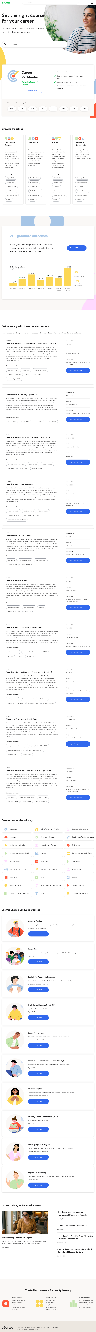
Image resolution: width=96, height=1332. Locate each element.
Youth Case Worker (12, 195)
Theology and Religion (79, 885)
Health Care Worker (35, 191)
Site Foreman (80, 186)
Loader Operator (26, 801)
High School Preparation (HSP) (41, 1005)
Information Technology (18, 869)
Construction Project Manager (16, 703)
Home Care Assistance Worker (33, 374)
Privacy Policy (41, 1327)
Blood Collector (33, 464)
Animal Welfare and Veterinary (51, 829)
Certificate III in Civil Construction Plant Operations (29, 770)
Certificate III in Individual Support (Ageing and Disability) (31, 343)
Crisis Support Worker (13, 515)
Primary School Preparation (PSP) (43, 1117)
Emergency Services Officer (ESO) (38, 746)
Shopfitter (56, 191)
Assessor (20, 656)
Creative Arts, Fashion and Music (83, 837)
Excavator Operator (82, 195)
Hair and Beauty (15, 861)
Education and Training (48, 845)
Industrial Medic (34, 177)
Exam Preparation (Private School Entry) (46, 1061)
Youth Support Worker (25, 560)
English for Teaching (37, 1172)
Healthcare (33, 142)
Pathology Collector (47, 464)
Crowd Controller (51, 421)
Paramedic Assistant (13, 754)
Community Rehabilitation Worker (17, 519)
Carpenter (56, 186)
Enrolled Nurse (34, 182)
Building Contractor (82, 191)
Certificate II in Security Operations (22, 395)
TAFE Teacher (46, 652)
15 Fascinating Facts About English (17, 1238)
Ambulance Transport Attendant (16, 750)
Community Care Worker (14, 374)
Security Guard (58, 182)
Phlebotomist (11, 468)
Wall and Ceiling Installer (14, 611)
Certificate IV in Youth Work (18, 536)
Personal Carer (10, 182)
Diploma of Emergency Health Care (21, 719)
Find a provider (78, 370)
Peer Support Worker (29, 511)
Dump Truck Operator (41, 801)
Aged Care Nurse (34, 186)
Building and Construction (80, 829)
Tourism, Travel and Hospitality (20, 893)
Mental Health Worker (13, 511)
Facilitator (10, 656)
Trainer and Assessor (13, 652)
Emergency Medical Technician (16, 746)
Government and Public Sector (82, 853)
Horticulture (76, 861)
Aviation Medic (27, 754)
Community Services (48, 837)
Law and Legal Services (49, 869)
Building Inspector (82, 182)
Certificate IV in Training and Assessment (24, 627)
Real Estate (13, 877)
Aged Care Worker (11, 191)
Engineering (76, 845)
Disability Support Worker (14, 379)
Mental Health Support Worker (31, 515)
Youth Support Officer (27, 564)
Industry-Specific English (39, 1144)
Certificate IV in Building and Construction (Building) (29, 672)
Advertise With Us (30, 1327)
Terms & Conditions (52, 1327)
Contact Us (20, 1327)
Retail (42, 877)
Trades (55, 142)
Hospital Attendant (35, 195)
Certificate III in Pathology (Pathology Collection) (28, 437)
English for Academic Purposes (41, 977)
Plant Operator (11, 797)
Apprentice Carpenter (13, 607)
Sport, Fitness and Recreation (51, 885)
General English (35, 921)
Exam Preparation (36, 1033)
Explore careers (32, 90)
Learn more (38, 934)
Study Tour (33, 949)
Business (13, 837)
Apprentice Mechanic (59, 195)
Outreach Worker (11, 186)
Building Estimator (82, 177)
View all (8, 199)
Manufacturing (76, 869)
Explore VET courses (76, 248)
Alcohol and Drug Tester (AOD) (16, 464)
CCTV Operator (38, 421)
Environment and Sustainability (20, 853)
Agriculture (13, 829)
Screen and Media (16, 885)
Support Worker (11, 177)
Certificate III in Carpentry (17, 580)
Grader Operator (43, 797)
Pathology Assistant (37, 468)
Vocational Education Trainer (30, 652)
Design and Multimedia (17, 845)
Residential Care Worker (40, 370)
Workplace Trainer (31, 656)
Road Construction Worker (27, 797)
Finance (43, 853)
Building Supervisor (33, 703)
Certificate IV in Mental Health (19, 484)
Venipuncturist (23, 468)
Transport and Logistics (80, 893)
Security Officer (58, 177)
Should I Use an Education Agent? (72, 1225)
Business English (35, 1089)
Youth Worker (11, 560)
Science (74, 877)
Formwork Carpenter (29, 607)
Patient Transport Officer (35, 750)
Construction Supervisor (28, 699)
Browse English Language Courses (21, 909)
